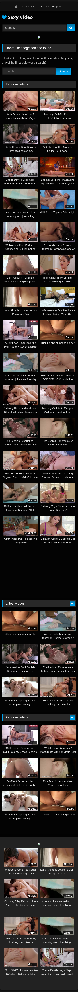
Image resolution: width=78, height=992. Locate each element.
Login (44, 6)
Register (57, 6)
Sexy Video (20, 17)
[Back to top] (67, 981)
